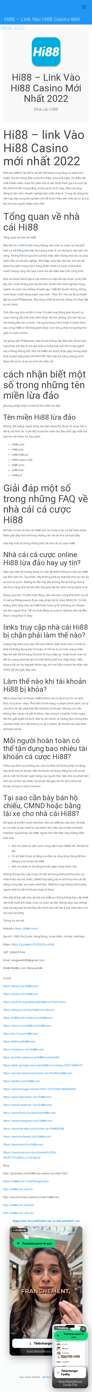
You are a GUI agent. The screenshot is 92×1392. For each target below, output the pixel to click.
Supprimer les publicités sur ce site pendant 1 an (46, 1220)
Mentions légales (51, 1377)
